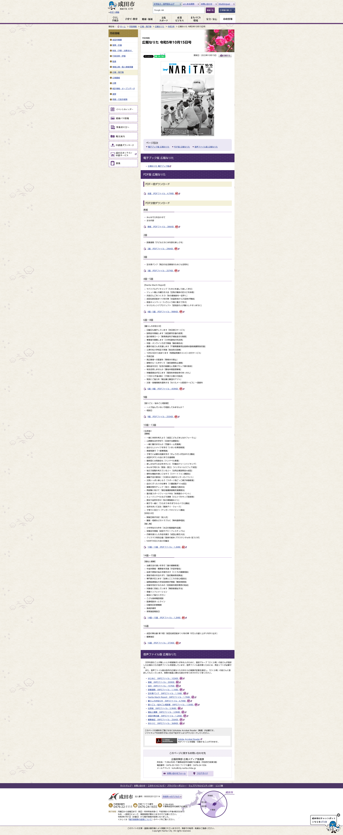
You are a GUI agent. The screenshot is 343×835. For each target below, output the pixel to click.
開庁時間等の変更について (140, 819)
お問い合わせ (206, 4)
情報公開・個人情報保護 (122, 67)
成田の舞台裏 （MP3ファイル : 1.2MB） (165, 716)
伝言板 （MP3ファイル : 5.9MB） (163, 708)
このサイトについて (156, 786)
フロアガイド (202, 773)
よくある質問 (188, 4)
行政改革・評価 (119, 56)
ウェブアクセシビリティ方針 (201, 786)
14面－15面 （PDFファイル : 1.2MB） (165, 618)
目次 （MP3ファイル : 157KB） (162, 686)
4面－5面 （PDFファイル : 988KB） (163, 312)
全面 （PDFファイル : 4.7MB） (161, 193)
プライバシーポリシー (176, 786)
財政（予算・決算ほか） (122, 51)
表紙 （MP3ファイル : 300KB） (162, 682)
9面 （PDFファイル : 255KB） (161, 417)
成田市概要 (117, 40)
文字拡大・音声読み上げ (164, 4)
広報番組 (116, 78)
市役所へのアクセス (171, 796)
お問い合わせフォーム (176, 773)
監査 (114, 61)
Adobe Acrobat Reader (189, 739)
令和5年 (171, 27)
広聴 (114, 83)
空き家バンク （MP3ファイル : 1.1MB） (165, 693)
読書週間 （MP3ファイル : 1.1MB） (163, 690)
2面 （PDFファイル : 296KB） (161, 249)
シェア (162, 54)
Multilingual (224, 4)
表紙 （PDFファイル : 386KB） (161, 227)
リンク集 (219, 786)
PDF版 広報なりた (182, 147)
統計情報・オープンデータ (123, 89)
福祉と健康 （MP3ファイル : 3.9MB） (164, 712)
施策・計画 (117, 45)
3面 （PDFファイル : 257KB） (161, 271)
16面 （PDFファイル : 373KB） (162, 643)
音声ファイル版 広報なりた (206, 147)
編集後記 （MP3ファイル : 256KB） (163, 720)
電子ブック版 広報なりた (158, 147)
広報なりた (159, 27)
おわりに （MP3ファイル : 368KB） (163, 723)
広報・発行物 (145, 27)
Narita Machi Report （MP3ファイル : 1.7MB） (169, 697)
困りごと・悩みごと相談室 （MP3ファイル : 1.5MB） (171, 705)
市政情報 (133, 27)
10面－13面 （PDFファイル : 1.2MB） (165, 547)
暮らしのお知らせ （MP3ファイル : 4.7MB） (167, 701)
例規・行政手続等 (119, 99)
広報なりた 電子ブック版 (158, 166)
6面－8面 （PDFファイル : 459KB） (163, 389)
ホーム (123, 27)
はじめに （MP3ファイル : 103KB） (163, 678)
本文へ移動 (114, 12)
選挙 (114, 94)
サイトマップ (125, 786)
